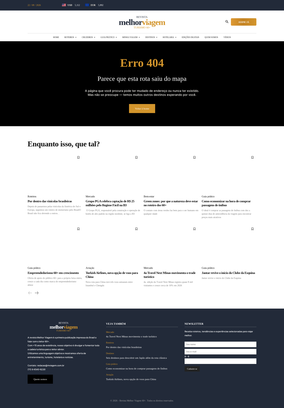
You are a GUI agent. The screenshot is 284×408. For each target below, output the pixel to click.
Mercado (90, 196)
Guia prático (208, 196)
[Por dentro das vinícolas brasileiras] (55, 172)
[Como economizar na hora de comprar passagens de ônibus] (229, 172)
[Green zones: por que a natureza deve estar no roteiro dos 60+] (171, 172)
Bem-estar (149, 196)
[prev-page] (30, 293)
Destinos (110, 353)
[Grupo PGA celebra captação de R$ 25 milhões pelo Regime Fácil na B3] (113, 172)
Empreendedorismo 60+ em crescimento (53, 273)
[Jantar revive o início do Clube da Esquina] (229, 244)
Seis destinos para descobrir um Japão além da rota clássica (136, 358)
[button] (227, 22)
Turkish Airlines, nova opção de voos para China (131, 379)
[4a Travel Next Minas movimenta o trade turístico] (171, 244)
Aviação (90, 268)
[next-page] (36, 293)
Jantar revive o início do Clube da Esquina (228, 273)
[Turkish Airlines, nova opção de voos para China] (113, 244)
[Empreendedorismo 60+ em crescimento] (55, 244)
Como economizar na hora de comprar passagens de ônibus (136, 368)
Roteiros (32, 196)
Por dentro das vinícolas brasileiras (50, 201)
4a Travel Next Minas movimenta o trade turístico (131, 336)
